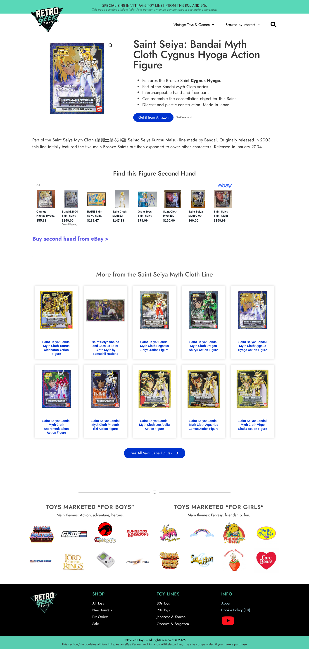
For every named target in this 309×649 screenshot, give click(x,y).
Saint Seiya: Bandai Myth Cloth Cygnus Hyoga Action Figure (252, 346)
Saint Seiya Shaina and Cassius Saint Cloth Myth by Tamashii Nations (105, 348)
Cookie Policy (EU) (235, 610)
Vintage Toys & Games (192, 24)
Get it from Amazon (153, 117)
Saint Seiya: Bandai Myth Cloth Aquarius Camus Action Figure (204, 425)
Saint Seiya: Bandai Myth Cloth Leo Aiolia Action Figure (154, 425)
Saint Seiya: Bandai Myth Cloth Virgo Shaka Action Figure (252, 425)
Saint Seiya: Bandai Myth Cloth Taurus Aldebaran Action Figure (56, 348)
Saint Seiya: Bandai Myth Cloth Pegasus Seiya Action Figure (154, 346)
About (226, 603)
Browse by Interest (240, 24)
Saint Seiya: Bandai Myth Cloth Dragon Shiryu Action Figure (203, 346)
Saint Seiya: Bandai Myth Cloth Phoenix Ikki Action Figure (105, 425)
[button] (273, 24)
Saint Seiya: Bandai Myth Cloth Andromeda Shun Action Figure (56, 427)
